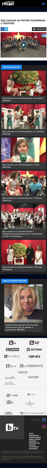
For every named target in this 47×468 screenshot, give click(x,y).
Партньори (33, 449)
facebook (44, 420)
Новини (32, 366)
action (34, 348)
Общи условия (34, 439)
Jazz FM (8, 413)
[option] (23, 307)
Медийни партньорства (34, 442)
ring (34, 355)
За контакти (33, 447)
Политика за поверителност (35, 436)
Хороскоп (11, 383)
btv (12, 341)
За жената (34, 377)
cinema (12, 348)
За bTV (31, 434)
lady (13, 355)
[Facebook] (2, 29)
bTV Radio (12, 395)
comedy (34, 341)
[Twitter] (6, 29)
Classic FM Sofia (36, 403)
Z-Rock (11, 402)
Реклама (32, 445)
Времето (10, 377)
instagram (44, 426)
